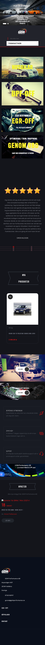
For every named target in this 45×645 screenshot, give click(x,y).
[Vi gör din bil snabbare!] (22, 12)
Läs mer (7, 520)
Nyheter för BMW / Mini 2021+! (12, 510)
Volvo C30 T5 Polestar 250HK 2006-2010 (22, 333)
